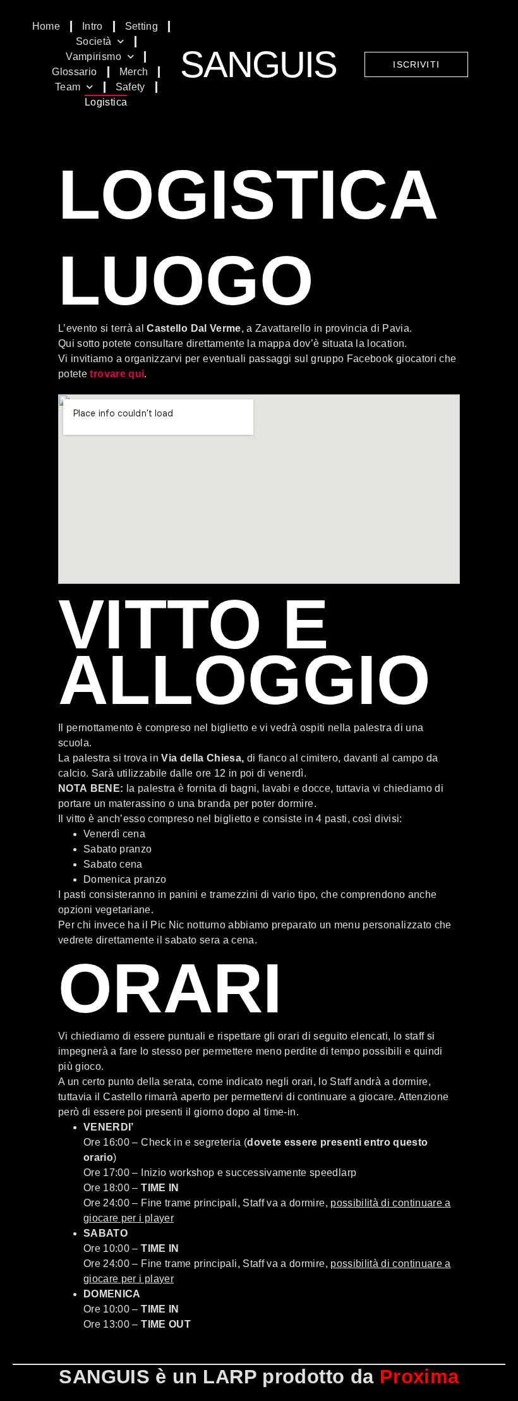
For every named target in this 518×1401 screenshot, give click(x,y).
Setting (141, 26)
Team (67, 87)
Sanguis (258, 64)
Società (93, 41)
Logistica (106, 102)
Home (46, 26)
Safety (130, 87)
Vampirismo (93, 56)
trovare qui (117, 373)
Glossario (74, 71)
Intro (92, 26)
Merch (133, 71)
